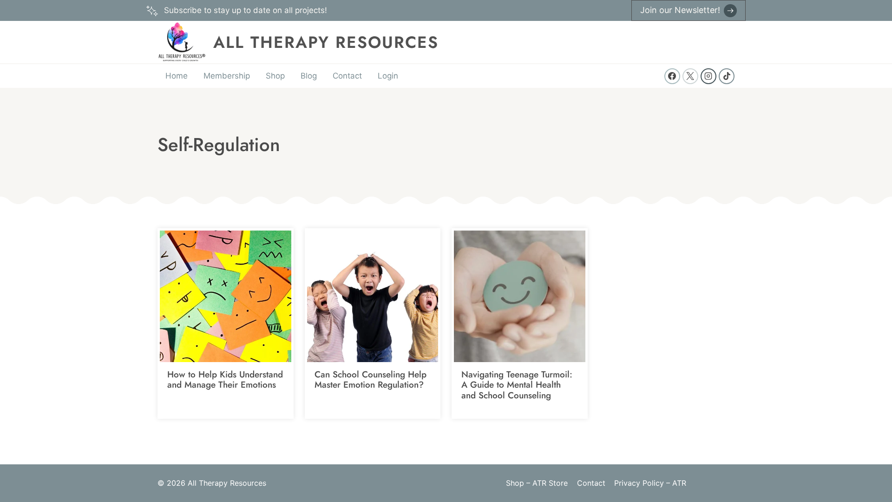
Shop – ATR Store (537, 483)
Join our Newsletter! (680, 10)
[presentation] (225, 296)
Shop (275, 75)
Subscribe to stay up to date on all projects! (245, 10)
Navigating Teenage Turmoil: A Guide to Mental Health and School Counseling (516, 385)
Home (176, 75)
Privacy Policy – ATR (650, 483)
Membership (226, 75)
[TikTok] (727, 76)
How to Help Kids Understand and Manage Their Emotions (225, 379)
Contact (347, 75)
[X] (690, 76)
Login (388, 75)
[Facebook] (672, 76)
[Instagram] (708, 76)
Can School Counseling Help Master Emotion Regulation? (370, 379)
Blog (309, 75)
